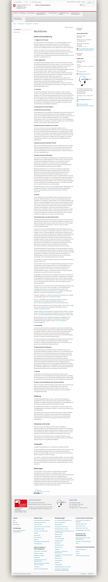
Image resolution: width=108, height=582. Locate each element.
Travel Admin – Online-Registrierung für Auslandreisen (64, 555)
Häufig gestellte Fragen (39, 528)
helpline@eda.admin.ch (84, 74)
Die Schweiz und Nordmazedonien (75, 13)
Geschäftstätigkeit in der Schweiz (83, 530)
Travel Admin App (38, 543)
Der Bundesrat (18, 2)
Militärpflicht (58, 543)
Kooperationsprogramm (81, 549)
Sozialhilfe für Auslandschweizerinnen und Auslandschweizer (64, 531)
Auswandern (37, 566)
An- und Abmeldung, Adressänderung (63, 520)
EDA (27, 2)
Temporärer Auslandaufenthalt (41, 568)
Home (14, 23)
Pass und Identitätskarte (60, 522)
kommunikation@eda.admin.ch (86, 49)
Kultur (77, 543)
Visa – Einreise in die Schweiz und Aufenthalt (83, 521)
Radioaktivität (37, 535)
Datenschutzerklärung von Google (51, 292)
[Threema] (39, 493)
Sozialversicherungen (59, 538)
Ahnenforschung (58, 547)
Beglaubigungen (58, 534)
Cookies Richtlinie (60, 302)
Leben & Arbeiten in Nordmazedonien (41, 13)
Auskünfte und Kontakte (81, 523)
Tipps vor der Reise (38, 524)
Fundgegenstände (59, 540)
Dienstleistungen (53, 13)
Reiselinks (36, 539)
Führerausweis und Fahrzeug (61, 526)
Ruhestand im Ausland (39, 555)
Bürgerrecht (57, 562)
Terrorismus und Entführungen (41, 531)
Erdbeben (36, 533)
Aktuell (16, 13)
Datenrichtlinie (56, 296)
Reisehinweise (31, 13)
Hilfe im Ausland (37, 537)
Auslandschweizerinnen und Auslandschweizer (40, 560)
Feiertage (15, 522)
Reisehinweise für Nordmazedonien (42, 520)
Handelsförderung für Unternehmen (63, 566)
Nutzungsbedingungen (60, 314)
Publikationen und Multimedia (82, 555)
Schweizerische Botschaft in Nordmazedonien (19, 531)
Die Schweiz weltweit (36, 2)
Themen (77, 551)
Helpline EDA (28, 23)
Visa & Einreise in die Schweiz (64, 13)
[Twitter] (36, 493)
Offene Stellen (16, 524)
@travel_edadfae (83, 104)
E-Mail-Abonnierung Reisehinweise (41, 541)
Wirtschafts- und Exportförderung (83, 541)
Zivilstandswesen (58, 564)
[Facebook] (34, 493)
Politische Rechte (58, 524)
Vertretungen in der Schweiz (40, 551)
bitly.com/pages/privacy (42, 308)
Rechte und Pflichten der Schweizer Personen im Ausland (42, 564)
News (14, 520)
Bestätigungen (58, 536)
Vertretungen (22, 13)
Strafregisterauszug (59, 545)
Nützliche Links (58, 558)
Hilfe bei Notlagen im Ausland (61, 528)
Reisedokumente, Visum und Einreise (42, 526)
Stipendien (57, 549)
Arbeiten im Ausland (38, 553)
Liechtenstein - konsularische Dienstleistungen (61, 552)
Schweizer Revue (58, 560)
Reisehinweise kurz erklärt (40, 522)
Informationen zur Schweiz (82, 528)
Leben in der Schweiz (80, 526)
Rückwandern (37, 557)
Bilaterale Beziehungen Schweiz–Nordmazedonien (83, 538)
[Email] (41, 493)
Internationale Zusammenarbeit (18, 19)
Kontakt (78, 29)
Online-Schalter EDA (35, 500)
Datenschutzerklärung (43, 302)
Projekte (77, 553)
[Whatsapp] (40, 493)
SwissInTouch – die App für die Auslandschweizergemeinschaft (62, 569)
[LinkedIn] (37, 493)
